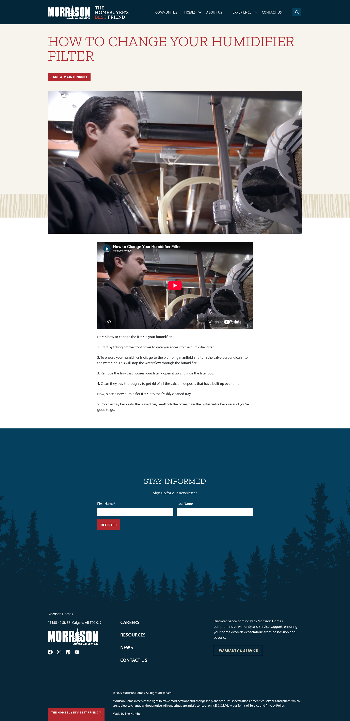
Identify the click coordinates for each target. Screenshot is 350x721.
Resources (133, 635)
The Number (133, 713)
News (126, 647)
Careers (129, 622)
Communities (166, 12)
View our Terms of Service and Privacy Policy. (255, 705)
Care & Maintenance (69, 77)
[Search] (296, 12)
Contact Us (272, 12)
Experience (242, 12)
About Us (214, 12)
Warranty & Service (238, 650)
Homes (190, 12)
